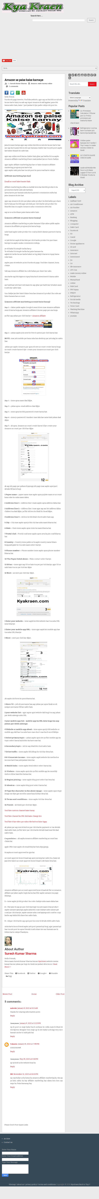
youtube (73, 316)
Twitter (32, 973)
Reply (12, 1016)
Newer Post (7, 994)
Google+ (43, 973)
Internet (73, 254)
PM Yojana (74, 290)
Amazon (34, 83)
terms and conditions (47, 1184)
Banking (73, 217)
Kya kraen (75, 1184)
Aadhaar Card (75, 201)
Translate (87, 101)
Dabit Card (74, 227)
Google (73, 240)
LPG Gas (73, 270)
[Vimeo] (91, 75)
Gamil (72, 237)
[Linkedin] (88, 75)
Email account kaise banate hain (17, 182)
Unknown (13, 1044)
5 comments (13, 86)
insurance (74, 250)
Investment (75, 257)
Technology (75, 303)
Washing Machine (77, 309)
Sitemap (12, 1184)
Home (34, 994)
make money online (45, 83)
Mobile (73, 277)
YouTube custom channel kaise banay (20, 811)
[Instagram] (79, 75)
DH (11, 1074)
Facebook (21, 973)
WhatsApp (74, 313)
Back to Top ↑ (84, 1184)
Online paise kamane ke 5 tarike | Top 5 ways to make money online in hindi (88, 145)
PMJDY (73, 293)
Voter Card (74, 306)
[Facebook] (76, 75)
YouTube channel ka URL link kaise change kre (23, 816)
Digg (10, 976)
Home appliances (77, 244)
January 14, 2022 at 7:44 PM (28, 1044)
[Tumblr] (95, 75)
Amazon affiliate (39, 316)
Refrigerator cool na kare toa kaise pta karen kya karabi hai (88, 130)
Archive (7, 1139)
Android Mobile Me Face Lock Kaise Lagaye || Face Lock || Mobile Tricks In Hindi (88, 173)
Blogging (73, 221)
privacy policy (31, 1184)
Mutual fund (75, 280)
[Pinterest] (85, 75)
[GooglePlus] (69, 75)
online (72, 283)
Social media (75, 300)
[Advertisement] (49, 42)
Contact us (8, 1142)
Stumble (54, 973)
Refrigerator (75, 296)
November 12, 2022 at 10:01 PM (26, 1074)
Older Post (60, 994)
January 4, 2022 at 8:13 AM (27, 1008)
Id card (73, 247)
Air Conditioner (76, 204)
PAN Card (74, 286)
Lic (71, 263)
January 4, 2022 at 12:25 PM (30, 1023)
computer (74, 224)
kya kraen (42, 961)
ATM (72, 214)
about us (20, 1184)
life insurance (75, 267)
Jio (71, 260)
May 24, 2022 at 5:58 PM (29, 1059)
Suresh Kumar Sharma (20, 953)
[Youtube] (82, 75)
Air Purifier (74, 208)
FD (71, 234)
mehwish (13, 1008)
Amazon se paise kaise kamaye (24, 79)
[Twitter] (73, 75)
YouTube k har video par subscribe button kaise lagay (26, 822)
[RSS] (69, 78)
